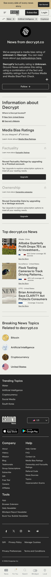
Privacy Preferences (11, 551)
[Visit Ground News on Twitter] (13, 531)
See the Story (23, 259)
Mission (5, 457)
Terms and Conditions (34, 551)
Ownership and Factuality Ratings (37, 465)
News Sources (32, 475)
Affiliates (6, 488)
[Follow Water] (13, 19)
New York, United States (19, 45)
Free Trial (6, 480)
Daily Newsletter (9, 508)
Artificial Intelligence (26, 19)
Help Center (31, 449)
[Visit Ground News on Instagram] (21, 531)
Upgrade (24, 177)
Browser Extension (10, 504)
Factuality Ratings (23, 153)
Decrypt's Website (12, 121)
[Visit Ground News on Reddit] (37, 531)
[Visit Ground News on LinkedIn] (29, 531)
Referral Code (32, 471)
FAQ (28, 453)
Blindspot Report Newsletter (14, 512)
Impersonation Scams (35, 483)
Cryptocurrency (9, 394)
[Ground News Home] (14, 12)
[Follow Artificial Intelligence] (36, 19)
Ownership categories (24, 192)
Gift (3, 476)
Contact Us (30, 457)
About (4, 449)
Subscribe (32, 12)
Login (44, 12)
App (4, 500)
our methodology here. (29, 58)
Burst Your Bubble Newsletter (15, 516)
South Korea (8, 404)
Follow (24, 86)
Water (9, 19)
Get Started (43, 5)
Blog (4, 460)
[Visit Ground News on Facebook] (6, 531)
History (5, 453)
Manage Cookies (32, 542)
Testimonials (7, 464)
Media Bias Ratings (27, 139)
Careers (5, 484)
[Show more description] (25, 79)
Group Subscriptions (11, 468)
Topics (28, 479)
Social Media (8, 399)
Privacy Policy (15, 542)
